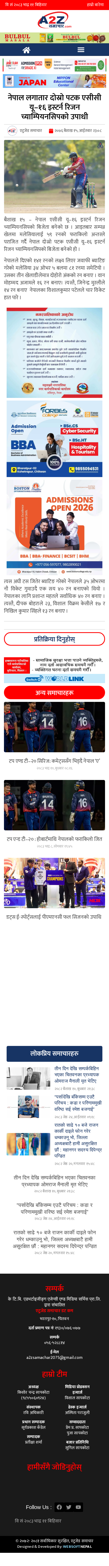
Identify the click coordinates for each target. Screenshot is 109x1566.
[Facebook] (59, 1507)
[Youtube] (78, 1507)
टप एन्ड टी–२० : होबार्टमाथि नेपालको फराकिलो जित (54, 839)
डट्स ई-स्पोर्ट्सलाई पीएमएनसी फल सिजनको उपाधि (54, 917)
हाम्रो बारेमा (95, 4)
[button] (81, 49)
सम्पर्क (55, 1289)
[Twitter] (69, 1507)
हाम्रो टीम (54, 1374)
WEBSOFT (77, 1546)
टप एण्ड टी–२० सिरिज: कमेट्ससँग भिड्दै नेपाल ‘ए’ (54, 761)
